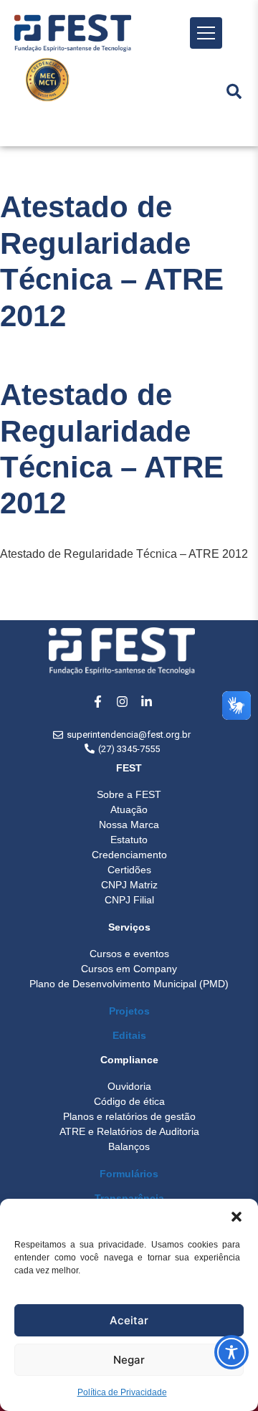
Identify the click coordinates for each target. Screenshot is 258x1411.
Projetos (129, 1011)
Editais (129, 1035)
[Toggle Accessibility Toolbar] (231, 1352)
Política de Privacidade (122, 1392)
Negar (129, 1360)
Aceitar (129, 1320)
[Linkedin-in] (146, 701)
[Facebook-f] (97, 701)
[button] (236, 1217)
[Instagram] (122, 701)
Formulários (129, 1173)
